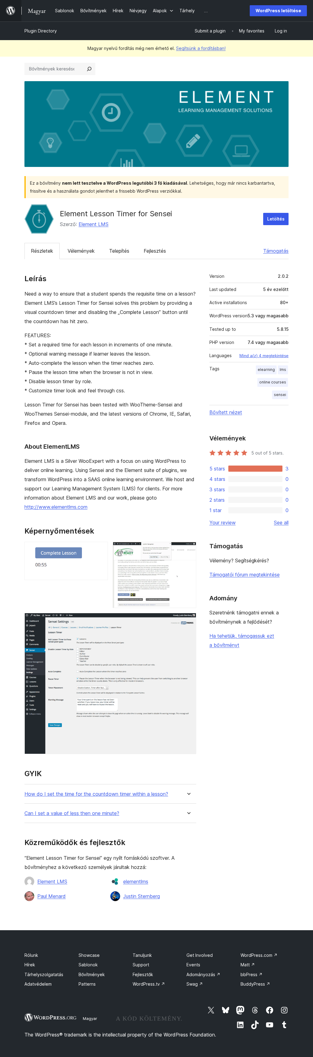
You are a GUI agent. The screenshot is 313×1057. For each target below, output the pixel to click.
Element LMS (94, 224)
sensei (280, 394)
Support (141, 964)
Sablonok (88, 964)
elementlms (135, 881)
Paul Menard (51, 896)
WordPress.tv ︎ (149, 984)
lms (283, 369)
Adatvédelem (38, 984)
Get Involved (199, 955)
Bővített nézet (225, 412)
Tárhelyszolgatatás (43, 974)
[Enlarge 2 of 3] (188, 550)
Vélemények (81, 251)
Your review (222, 522)
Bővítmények (92, 974)
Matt (248, 964)
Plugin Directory (40, 30)
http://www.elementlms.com (55, 507)
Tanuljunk (142, 955)
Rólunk (31, 955)
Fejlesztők (143, 974)
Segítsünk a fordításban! (201, 48)
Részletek (42, 251)
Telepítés (119, 251)
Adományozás (203, 974)
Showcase (89, 955)
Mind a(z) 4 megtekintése (264, 355)
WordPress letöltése (278, 10)
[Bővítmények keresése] (89, 69)
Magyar (90, 1018)
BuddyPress (255, 984)
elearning (266, 369)
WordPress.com (259, 955)
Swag (194, 984)
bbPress (252, 974)
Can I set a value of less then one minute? (71, 813)
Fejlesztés (155, 251)
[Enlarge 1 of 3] (100, 550)
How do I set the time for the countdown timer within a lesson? (96, 794)
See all (281, 522)
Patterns (87, 984)
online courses (272, 382)
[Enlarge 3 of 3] (188, 621)
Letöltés (276, 218)
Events (193, 964)
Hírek (29, 964)
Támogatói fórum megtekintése (244, 575)
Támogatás (276, 251)
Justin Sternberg (141, 896)
